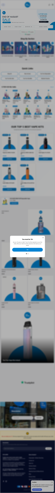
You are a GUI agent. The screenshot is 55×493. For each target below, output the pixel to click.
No (26, 253)
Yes (27, 249)
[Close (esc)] (43, 237)
